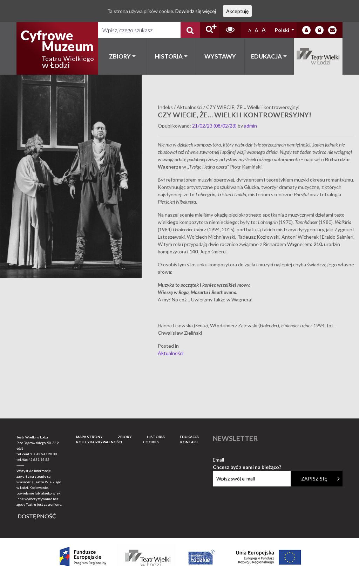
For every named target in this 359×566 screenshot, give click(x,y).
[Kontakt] (332, 30)
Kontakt (189, 442)
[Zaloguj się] (306, 30)
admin (250, 126)
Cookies (151, 442)
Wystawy (220, 56)
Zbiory (120, 56)
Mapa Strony (89, 437)
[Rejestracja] (319, 30)
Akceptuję (237, 11)
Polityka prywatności (99, 442)
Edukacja (266, 56)
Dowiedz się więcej (195, 11)
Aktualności (170, 353)
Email (247, 460)
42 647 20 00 (46, 454)
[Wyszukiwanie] (190, 30)
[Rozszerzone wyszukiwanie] (209, 30)
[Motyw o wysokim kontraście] (230, 30)
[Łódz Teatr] (57, 48)
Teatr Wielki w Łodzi (318, 56)
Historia (169, 56)
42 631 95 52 (38, 459)
